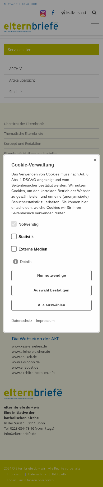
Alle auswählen (51, 305)
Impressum (45, 320)
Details (25, 261)
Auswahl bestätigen (51, 290)
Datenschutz (21, 320)
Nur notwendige (51, 275)
